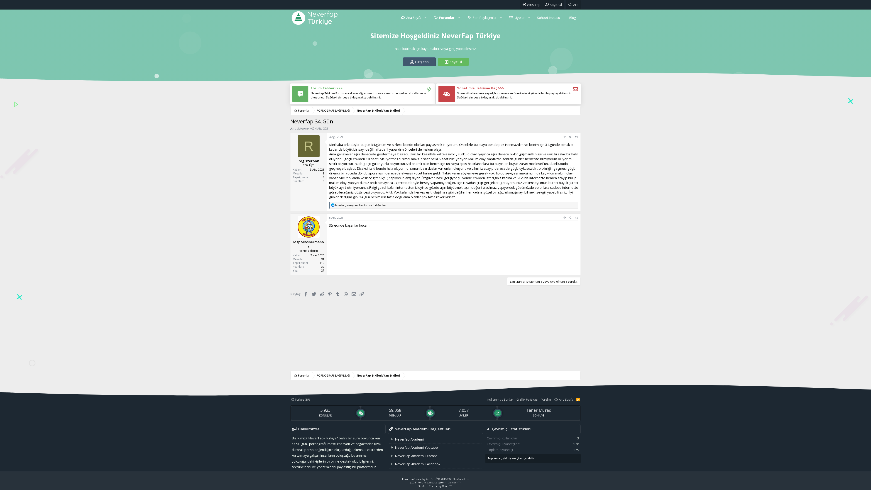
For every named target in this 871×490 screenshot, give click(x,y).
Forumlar (447, 17)
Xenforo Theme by (435, 486)
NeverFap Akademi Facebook (417, 464)
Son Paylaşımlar (485, 17)
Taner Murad (538, 410)
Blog (572, 17)
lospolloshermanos (308, 244)
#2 (576, 218)
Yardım (546, 399)
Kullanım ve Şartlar (500, 399)
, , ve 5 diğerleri (360, 205)
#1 (576, 137)
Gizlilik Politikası (527, 399)
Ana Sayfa (413, 17)
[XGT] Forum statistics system (435, 482)
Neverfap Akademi (409, 439)
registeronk (301, 128)
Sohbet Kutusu (548, 17)
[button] (425, 18)
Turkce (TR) (302, 399)
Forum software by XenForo (435, 479)
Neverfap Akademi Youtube (416, 447)
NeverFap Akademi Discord (416, 455)
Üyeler (519, 17)
